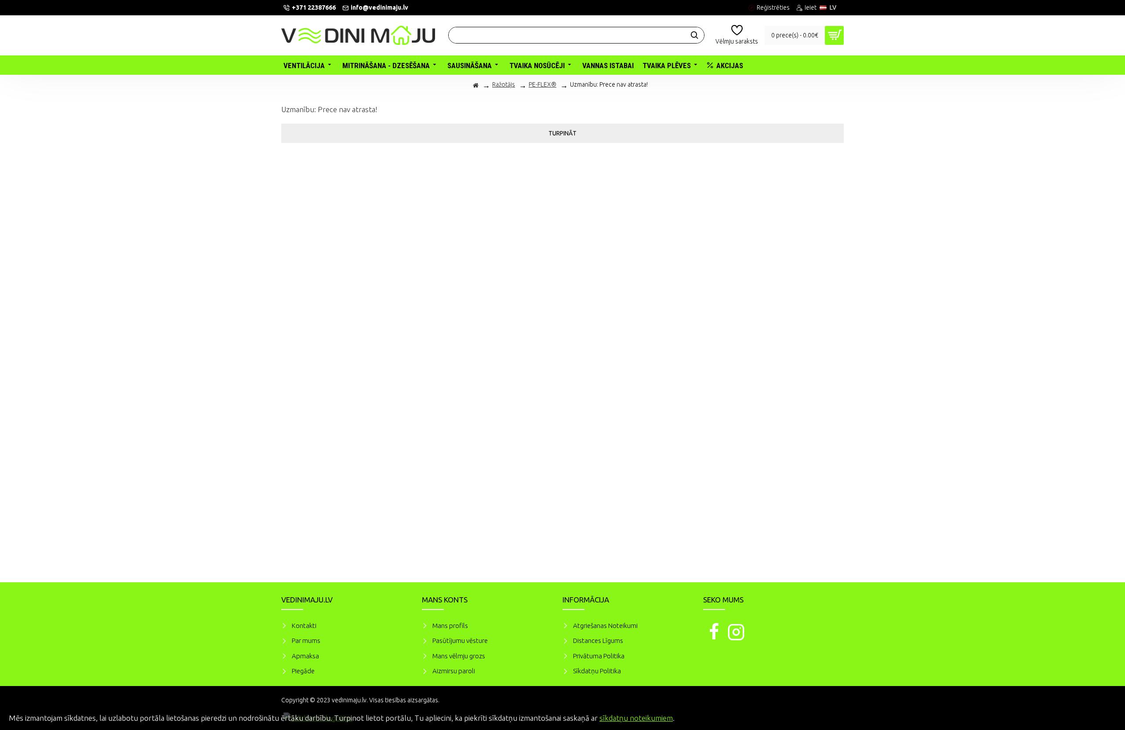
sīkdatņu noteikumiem (636, 718)
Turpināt (562, 133)
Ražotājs (503, 84)
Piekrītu (1103, 716)
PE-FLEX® (542, 84)
